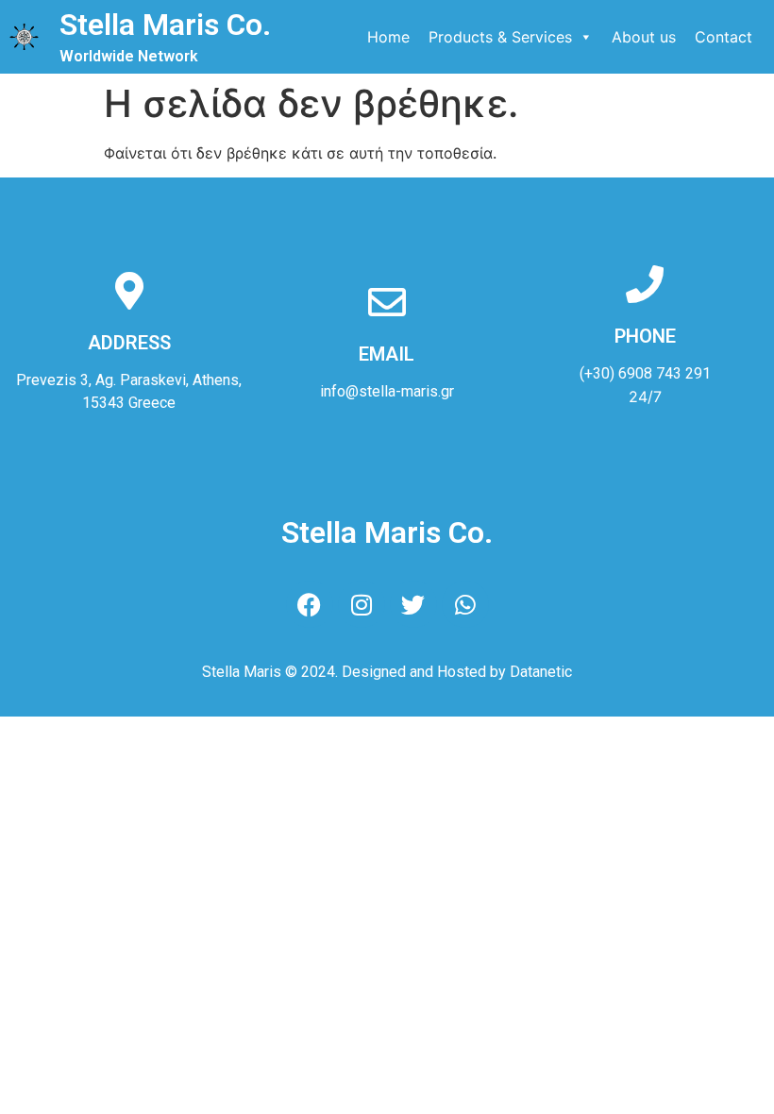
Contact (723, 36)
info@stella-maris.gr (387, 391)
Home (388, 36)
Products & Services (500, 36)
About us (644, 36)
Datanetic (541, 672)
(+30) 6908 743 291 (645, 373)
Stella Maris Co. (165, 24)
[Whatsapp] (465, 604)
